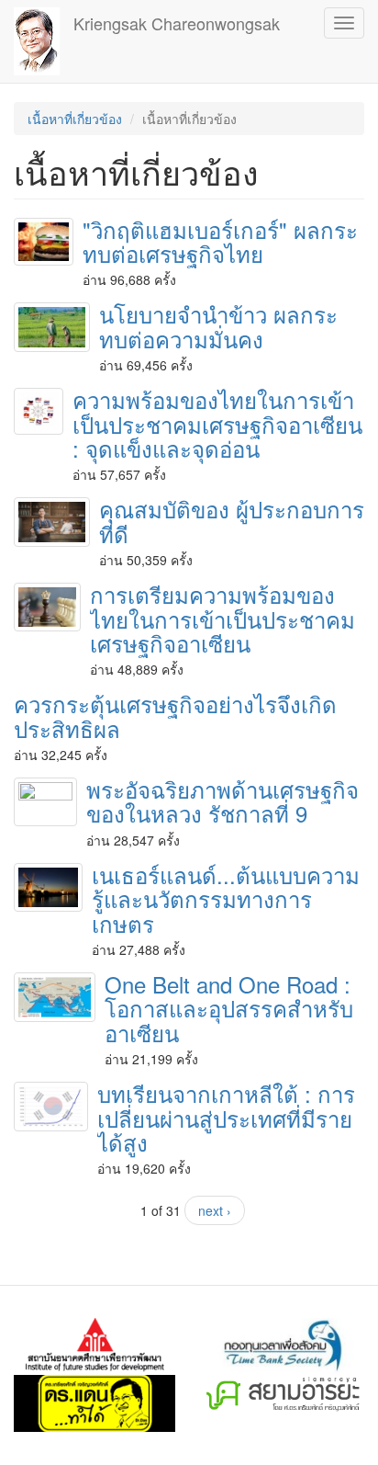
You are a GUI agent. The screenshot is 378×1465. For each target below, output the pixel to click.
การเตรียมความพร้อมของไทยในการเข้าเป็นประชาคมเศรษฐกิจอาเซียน (222, 618)
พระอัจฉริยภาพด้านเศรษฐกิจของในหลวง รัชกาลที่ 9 (222, 801)
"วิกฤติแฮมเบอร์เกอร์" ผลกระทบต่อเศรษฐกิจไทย (220, 241)
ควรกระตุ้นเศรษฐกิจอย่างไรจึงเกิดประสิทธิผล (175, 715)
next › (214, 1210)
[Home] (36, 41)
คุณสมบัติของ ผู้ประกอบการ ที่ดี (231, 521)
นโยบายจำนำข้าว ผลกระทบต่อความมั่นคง (218, 326)
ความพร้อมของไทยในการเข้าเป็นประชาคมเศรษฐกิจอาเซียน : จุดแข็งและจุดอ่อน (217, 423)
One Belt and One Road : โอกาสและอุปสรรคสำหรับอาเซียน (229, 1008)
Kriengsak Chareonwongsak (176, 23)
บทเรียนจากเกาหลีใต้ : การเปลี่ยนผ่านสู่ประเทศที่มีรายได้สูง (226, 1117)
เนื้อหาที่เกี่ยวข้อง (75, 118)
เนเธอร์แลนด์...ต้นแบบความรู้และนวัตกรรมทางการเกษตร (226, 898)
